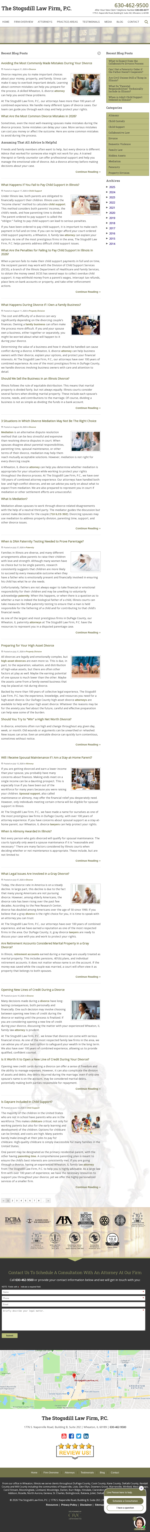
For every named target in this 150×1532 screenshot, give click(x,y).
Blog (120, 22)
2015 (110, 238)
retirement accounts (26, 954)
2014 (110, 243)
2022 (110, 202)
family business (35, 324)
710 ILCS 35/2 (58, 514)
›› (48, 1200)
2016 (110, 233)
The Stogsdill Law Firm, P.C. (36, 8)
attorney (59, 91)
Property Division (37, 311)
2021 (110, 207)
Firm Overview (23, 22)
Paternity (30, 547)
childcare (36, 1121)
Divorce (32, 69)
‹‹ (3, 1200)
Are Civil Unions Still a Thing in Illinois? (128, 79)
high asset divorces (13, 660)
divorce (30, 913)
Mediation (7, 432)
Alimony (30, 764)
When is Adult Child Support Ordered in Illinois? (125, 98)
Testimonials (91, 22)
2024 (110, 192)
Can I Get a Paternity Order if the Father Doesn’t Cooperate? (126, 70)
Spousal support (29, 793)
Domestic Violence (120, 144)
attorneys (35, 622)
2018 (110, 223)
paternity (23, 595)
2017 (110, 228)
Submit (9, 1335)
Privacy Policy (69, 1505)
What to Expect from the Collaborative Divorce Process (126, 62)
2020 (110, 212)
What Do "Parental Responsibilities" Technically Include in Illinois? (126, 89)
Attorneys (45, 22)
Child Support (35, 191)
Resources (52, 1505)
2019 (110, 217)
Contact (133, 22)
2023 (110, 197)
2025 (110, 187)
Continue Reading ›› (88, 171)
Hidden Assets (117, 155)
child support (56, 204)
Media (108, 22)
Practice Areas (67, 22)
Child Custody (117, 121)
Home (5, 22)
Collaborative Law (119, 132)
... (43, 1200)
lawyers (55, 824)
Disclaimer (86, 1505)
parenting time (27, 1156)
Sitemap (99, 1505)
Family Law (116, 150)
